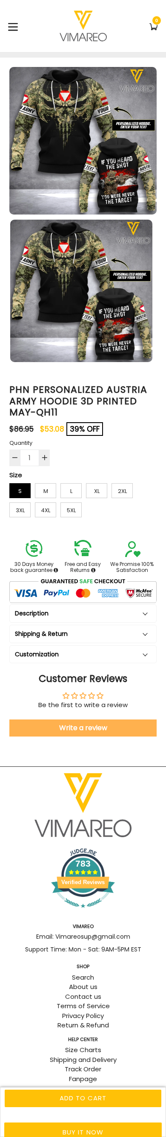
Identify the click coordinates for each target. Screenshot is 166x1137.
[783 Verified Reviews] (83, 912)
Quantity (20, 443)
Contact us (83, 996)
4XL (45, 510)
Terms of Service (83, 1005)
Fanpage (83, 1078)
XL (97, 491)
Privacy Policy (83, 1015)
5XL (71, 510)
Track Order (83, 1068)
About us (83, 986)
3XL (20, 510)
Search (83, 977)
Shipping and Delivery (83, 1059)
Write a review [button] (83, 728)
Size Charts (83, 1049)
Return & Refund (83, 1025)
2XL (122, 491)
